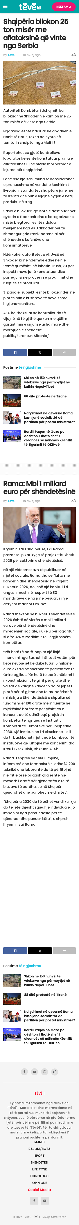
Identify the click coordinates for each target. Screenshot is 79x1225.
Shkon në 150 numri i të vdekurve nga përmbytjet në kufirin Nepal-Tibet (47, 382)
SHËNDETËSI (39, 1162)
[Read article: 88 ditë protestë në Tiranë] (12, 400)
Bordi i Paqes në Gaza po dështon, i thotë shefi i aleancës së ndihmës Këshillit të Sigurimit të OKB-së (48, 438)
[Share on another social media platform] (64, 352)
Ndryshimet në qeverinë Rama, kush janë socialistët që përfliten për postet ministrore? (49, 417)
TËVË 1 (36, 1217)
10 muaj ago (32, 55)
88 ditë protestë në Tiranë (45, 396)
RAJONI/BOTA (39, 1149)
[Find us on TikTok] (54, 1071)
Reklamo (63, 7)
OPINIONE (39, 1183)
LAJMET (39, 1142)
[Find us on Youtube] (34, 1071)
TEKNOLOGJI (39, 1176)
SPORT (39, 1155)
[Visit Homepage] (30, 6)
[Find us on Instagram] (44, 1071)
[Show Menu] (5, 6)
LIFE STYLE (39, 1169)
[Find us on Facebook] (24, 1071)
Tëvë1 (12, 55)
